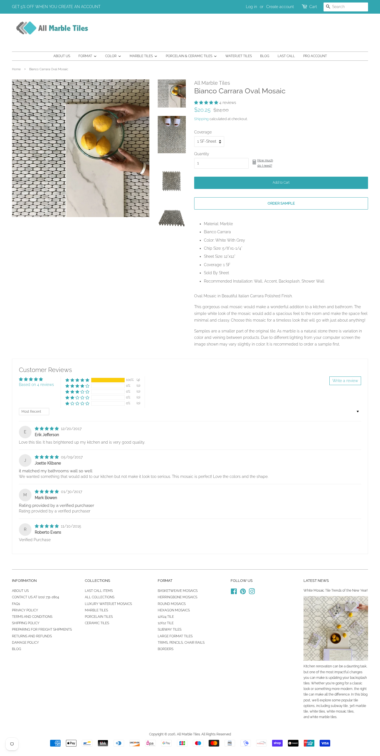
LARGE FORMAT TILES (175, 636)
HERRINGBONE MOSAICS (177, 597)
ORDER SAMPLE (281, 203)
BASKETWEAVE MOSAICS (178, 591)
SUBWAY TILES (169, 629)
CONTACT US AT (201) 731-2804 (35, 597)
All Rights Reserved (216, 734)
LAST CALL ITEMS (99, 591)
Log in (251, 6)
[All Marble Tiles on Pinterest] (243, 593)
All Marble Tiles (188, 734)
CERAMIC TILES (97, 623)
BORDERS (165, 649)
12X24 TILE (166, 617)
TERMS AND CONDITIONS (32, 617)
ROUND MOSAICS (172, 604)
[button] (206, 102)
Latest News (316, 580)
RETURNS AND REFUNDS (32, 636)
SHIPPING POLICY (26, 623)
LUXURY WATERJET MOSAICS (108, 604)
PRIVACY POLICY (25, 610)
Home (16, 69)
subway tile (339, 706)
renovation (324, 666)
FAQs (16, 604)
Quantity (201, 154)
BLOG (16, 649)
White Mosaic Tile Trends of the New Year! (335, 590)
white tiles (317, 711)
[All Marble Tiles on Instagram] (252, 593)
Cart (313, 6)
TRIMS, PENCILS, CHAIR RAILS (181, 643)
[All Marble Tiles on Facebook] (234, 593)
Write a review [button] (345, 380)
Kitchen (309, 666)
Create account (280, 6)
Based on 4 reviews (36, 384)
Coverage (203, 132)
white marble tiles (323, 717)
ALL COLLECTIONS (99, 597)
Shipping (201, 119)
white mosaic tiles (340, 711)
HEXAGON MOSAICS (174, 610)
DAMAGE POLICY (25, 643)
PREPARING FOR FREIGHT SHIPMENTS (42, 629)
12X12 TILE (166, 623)
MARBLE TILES (96, 610)
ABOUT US (20, 591)
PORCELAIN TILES (99, 617)
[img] (47, 428)
